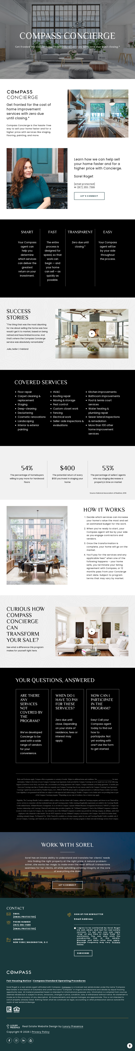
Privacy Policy (41, 1031)
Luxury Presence (72, 1026)
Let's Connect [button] (89, 196)
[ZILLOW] (30, 1040)
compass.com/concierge (104, 779)
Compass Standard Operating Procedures (59, 980)
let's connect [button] (67, 885)
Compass (66, 987)
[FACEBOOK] (9, 1040)
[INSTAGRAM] (16, 1040)
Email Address (83, 919)
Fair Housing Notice (19, 980)
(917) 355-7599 (86, 187)
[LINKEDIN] (23, 1040)
